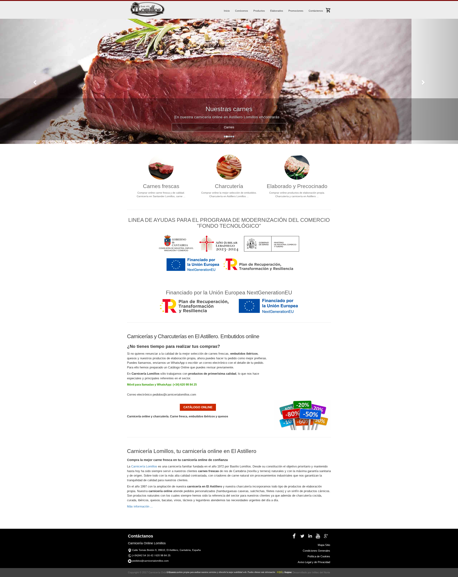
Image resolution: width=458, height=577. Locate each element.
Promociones (295, 10)
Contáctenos (316, 10)
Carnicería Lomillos (144, 466)
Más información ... (140, 506)
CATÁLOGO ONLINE (197, 407)
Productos (259, 10)
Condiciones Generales (316, 550)
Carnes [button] (229, 127)
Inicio (227, 10)
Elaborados (276, 10)
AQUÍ (279, 572)
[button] (34, 81)
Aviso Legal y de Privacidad (314, 562)
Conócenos (241, 10)
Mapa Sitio (324, 544)
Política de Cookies (319, 556)
